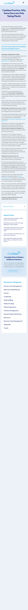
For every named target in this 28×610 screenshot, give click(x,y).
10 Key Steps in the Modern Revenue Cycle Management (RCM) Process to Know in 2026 (13, 229)
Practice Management (11, 310)
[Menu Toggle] (23, 2)
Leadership (7, 296)
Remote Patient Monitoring (12, 314)
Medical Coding (9, 303)
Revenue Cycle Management (13, 321)
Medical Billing (8, 300)
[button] (24, 206)
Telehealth (7, 324)
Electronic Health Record (12, 290)
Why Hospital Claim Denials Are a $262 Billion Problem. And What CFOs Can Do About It (13, 240)
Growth (6, 293)
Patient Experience (10, 307)
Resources (7, 317)
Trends (6, 328)
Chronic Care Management (13, 286)
